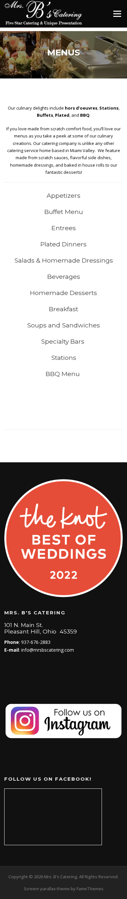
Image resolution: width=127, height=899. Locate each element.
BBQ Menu (63, 374)
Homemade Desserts (63, 293)
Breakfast (63, 309)
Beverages (63, 276)
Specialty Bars (63, 341)
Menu (117, 14)
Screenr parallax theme (47, 889)
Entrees (63, 228)
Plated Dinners (63, 244)
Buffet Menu (63, 212)
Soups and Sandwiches (63, 325)
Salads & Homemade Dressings (63, 260)
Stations (63, 357)
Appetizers (63, 195)
